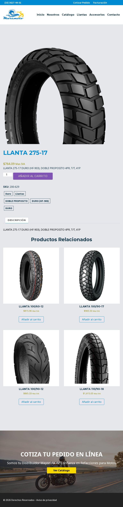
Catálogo (68, 14)
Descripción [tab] (17, 220)
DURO (8, 208)
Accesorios (97, 14)
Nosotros (53, 14)
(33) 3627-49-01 (12, 2)
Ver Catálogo (61, 470)
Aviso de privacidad (46, 500)
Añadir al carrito (33, 176)
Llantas (82, 14)
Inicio (40, 14)
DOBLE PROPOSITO (16, 201)
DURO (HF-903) (40, 201)
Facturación (100, 2)
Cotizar (81, 2)
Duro (8, 193)
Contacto (113, 14)
